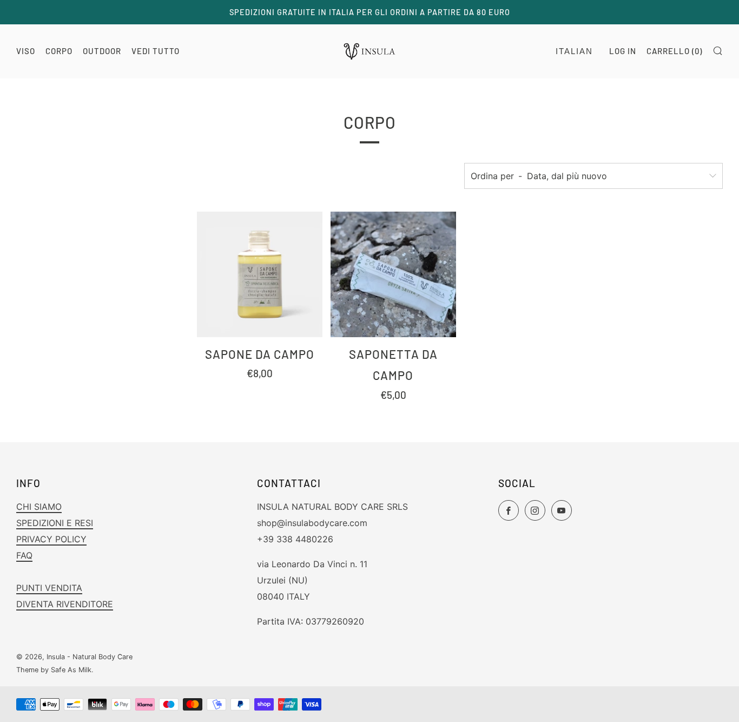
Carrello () (674, 51)
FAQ (24, 555)
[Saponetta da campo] (393, 274)
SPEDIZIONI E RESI (54, 522)
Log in (622, 51)
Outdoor (102, 51)
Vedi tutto (155, 51)
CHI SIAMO (39, 506)
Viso (25, 51)
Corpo (58, 51)
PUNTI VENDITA (49, 587)
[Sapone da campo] (259, 274)
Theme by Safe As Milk (53, 670)
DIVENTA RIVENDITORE (64, 604)
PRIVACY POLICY (51, 539)
